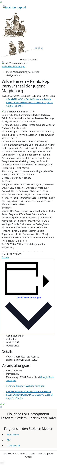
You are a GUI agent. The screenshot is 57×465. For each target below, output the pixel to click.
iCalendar (11, 339)
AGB (9, 440)
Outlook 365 (12, 342)
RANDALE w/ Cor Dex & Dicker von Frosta (28, 99)
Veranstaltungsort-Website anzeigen (25, 385)
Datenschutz (13, 445)
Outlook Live (12, 345)
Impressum (13, 434)
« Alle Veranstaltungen (13, 66)
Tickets (5, 257)
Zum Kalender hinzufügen (28, 297)
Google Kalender (15, 335)
